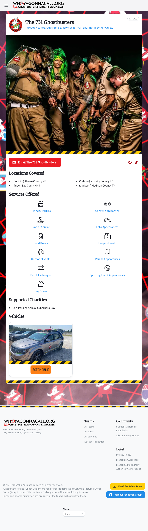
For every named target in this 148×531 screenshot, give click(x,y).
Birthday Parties (41, 211)
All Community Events (127, 435)
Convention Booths (107, 211)
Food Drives (41, 243)
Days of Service (41, 227)
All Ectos (89, 431)
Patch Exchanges (40, 275)
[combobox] (74, 514)
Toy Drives (40, 291)
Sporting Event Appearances (107, 275)
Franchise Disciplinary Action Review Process (128, 466)
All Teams (89, 426)
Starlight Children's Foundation (126, 428)
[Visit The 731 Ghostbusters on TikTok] (136, 162)
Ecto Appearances (107, 227)
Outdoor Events (41, 259)
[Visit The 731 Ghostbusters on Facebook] (130, 162)
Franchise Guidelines (127, 459)
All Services (90, 436)
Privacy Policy (123, 454)
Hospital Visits (107, 243)
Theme (66, 509)
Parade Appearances (107, 259)
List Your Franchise (94, 441)
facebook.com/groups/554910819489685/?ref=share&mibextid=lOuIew (69, 27)
